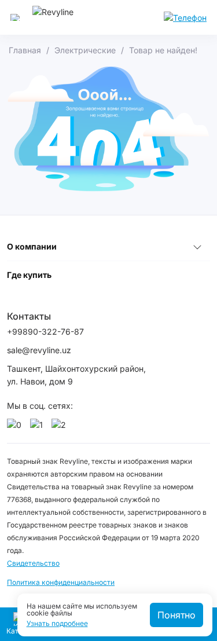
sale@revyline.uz (39, 350)
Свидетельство (33, 563)
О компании (32, 246)
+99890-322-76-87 (45, 331)
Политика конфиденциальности (61, 582)
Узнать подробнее (57, 623)
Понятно (176, 615)
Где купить (29, 275)
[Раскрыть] (197, 247)
